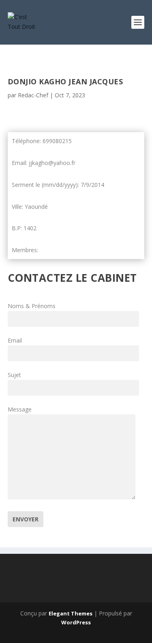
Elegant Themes (70, 613)
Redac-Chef (33, 95)
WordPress (76, 622)
